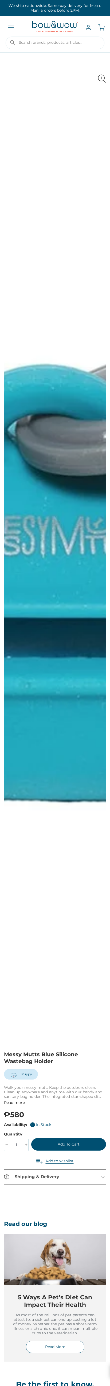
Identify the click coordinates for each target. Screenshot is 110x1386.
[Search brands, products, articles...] (12, 42)
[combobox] (55, 43)
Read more (14, 1102)
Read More (55, 1346)
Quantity (13, 1134)
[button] (11, 27)
